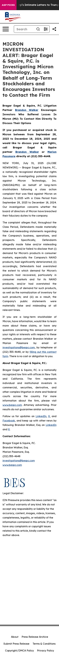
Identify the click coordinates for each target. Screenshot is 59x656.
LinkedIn (41, 416)
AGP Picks (8, 5)
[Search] (38, 29)
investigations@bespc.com (19, 347)
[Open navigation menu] (6, 29)
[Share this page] (54, 29)
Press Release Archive (35, 636)
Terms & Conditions (44, 643)
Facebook (9, 420)
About (14, 636)
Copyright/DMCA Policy (19, 650)
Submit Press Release (16, 643)
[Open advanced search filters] (45, 29)
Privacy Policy (45, 650)
